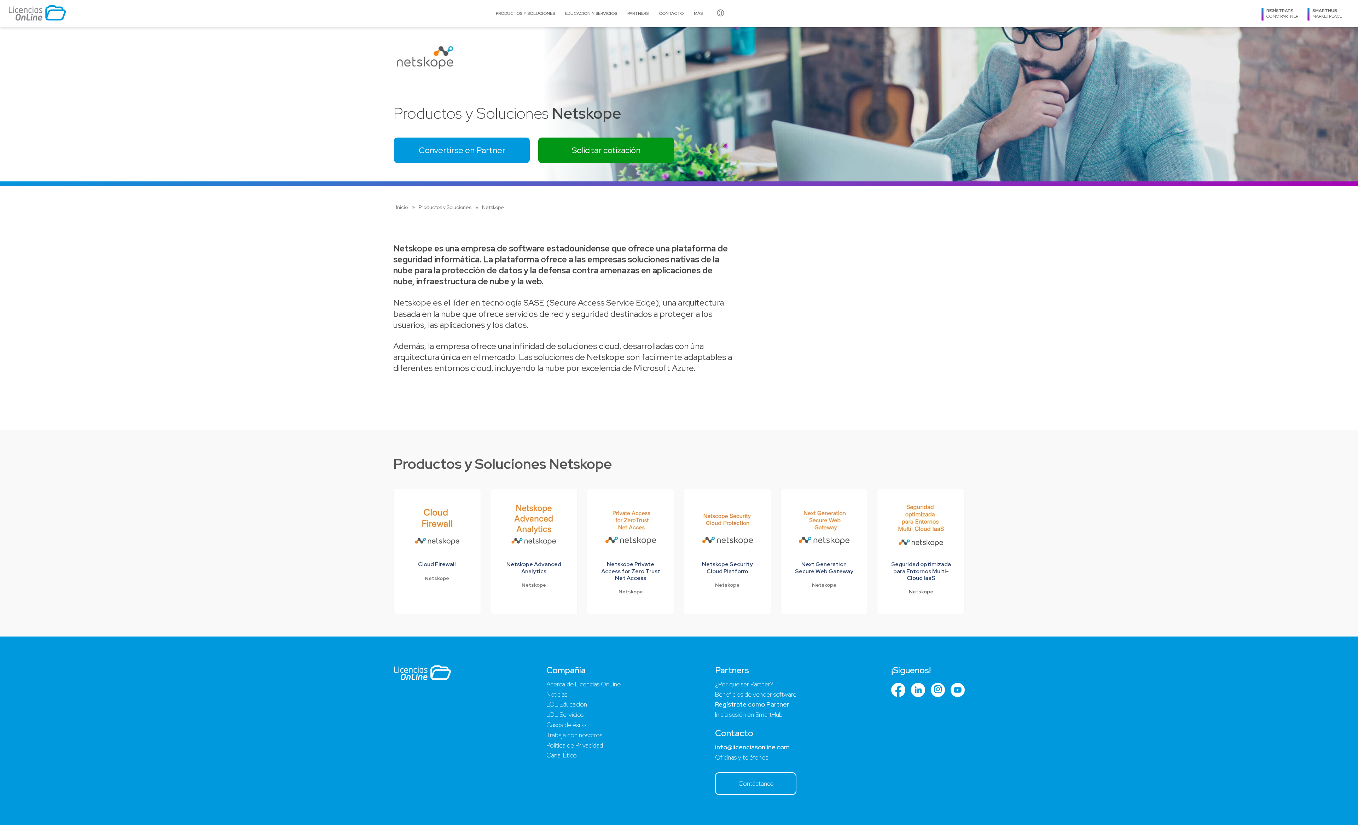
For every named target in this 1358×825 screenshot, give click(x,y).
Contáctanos (755, 783)
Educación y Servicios (591, 13)
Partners (638, 13)
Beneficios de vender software (755, 694)
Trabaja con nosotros (574, 735)
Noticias (556, 694)
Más (698, 13)
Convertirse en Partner (462, 150)
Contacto (671, 13)
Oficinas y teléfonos (741, 757)
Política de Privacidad (574, 745)
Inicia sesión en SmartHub (749, 714)
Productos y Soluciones (525, 13)
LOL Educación (566, 704)
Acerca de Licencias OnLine (583, 684)
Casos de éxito (566, 725)
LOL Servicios (565, 714)
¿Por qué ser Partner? (744, 684)
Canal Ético (561, 755)
